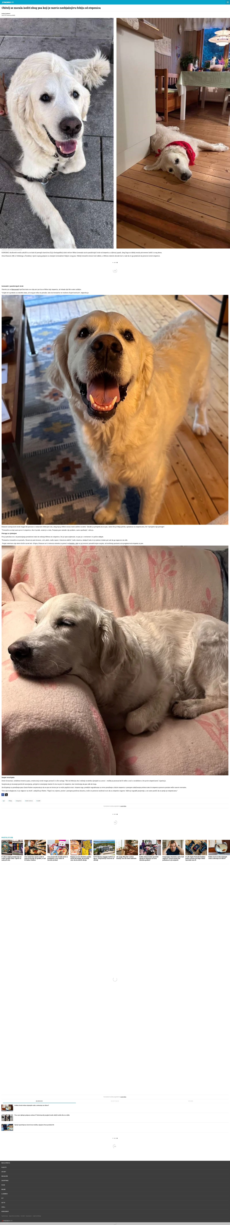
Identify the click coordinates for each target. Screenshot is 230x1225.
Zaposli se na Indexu (14, 1216)
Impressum (29, 1216)
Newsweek (15, 289)
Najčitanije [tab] (115, 1101)
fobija (10, 800)
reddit (38, 800)
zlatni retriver (29, 800)
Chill (3, 1207)
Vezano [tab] (190, 1101)
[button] (228, 2)
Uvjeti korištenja (37, 1216)
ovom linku (123, 806)
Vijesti (4, 1167)
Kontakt (23, 1216)
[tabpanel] (115, 1118)
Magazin (4, 1176)
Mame (3, 1189)
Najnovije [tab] (39, 1101)
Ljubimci (4, 1194)
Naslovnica (5, 1163)
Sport (3, 1171)
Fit (2, 1198)
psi (4, 800)
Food (3, 1185)
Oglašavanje (4, 1216)
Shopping (4, 1180)
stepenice (18, 800)
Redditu (72, 543)
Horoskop (5, 1211)
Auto (3, 1202)
